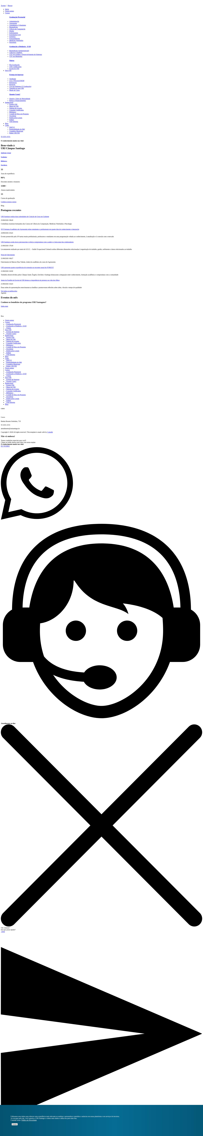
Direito (11, 31)
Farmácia (12, 37)
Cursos (7, 13)
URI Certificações (15, 67)
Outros (8, 328)
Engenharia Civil (15, 35)
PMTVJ (12, 127)
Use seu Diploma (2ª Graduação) (20, 86)
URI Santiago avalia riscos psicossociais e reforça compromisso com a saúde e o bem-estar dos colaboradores (37, 242)
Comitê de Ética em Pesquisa (19, 114)
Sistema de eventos (15, 108)
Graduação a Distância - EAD (15, 326)
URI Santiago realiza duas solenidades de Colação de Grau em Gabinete (25, 216)
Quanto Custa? (10, 334)
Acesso (3, 5)
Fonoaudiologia (14, 38)
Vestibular (12, 79)
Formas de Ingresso (12, 332)
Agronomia (13, 23)
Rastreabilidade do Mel (17, 129)
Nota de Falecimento (8, 255)
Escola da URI (14, 69)
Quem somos (9, 11)
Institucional (9, 102)
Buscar (10, 5)
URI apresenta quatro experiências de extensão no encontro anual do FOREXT (27, 267)
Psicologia (12, 42)
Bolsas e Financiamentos (17, 100)
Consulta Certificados (16, 110)
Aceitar (14, 1124)
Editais (11, 120)
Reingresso (13, 83)
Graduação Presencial (13, 324)
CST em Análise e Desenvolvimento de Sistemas (25, 54)
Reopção (12, 84)
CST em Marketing (15, 56)
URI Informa (13, 121)
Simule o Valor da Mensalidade (19, 99)
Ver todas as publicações (9, 291)
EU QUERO (5, 446)
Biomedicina (13, 27)
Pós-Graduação (14, 65)
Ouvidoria (12, 116)
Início (7, 9)
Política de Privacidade (29, 1120)
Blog (6, 123)
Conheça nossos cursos (8, 202)
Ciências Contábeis (15, 52)
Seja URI (8, 70)
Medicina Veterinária (16, 40)
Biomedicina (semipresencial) (19, 51)
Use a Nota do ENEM (16, 81)
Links (7, 125)
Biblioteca (12, 112)
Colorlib (50, 432)
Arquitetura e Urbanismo (17, 25)
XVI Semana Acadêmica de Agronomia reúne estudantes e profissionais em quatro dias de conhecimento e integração (40, 229)
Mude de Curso (14, 90)
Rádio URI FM (14, 133)
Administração (14, 21)
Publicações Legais (15, 118)
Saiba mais (4, 306)
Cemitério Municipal (16, 131)
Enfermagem (13, 33)
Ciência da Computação (17, 29)
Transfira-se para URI (16, 88)
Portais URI (13, 104)
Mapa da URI (14, 106)
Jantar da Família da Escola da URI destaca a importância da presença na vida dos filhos (30, 280)
